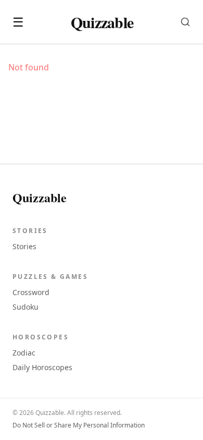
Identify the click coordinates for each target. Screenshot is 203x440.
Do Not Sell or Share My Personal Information (78, 425)
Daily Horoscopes (42, 367)
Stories (24, 246)
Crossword (30, 292)
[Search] (185, 22)
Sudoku (25, 307)
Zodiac (23, 353)
